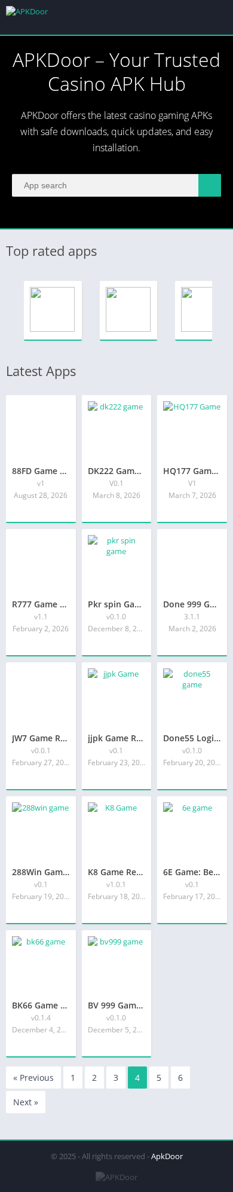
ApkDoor (167, 1156)
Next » (25, 1102)
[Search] (209, 185)
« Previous (33, 1077)
